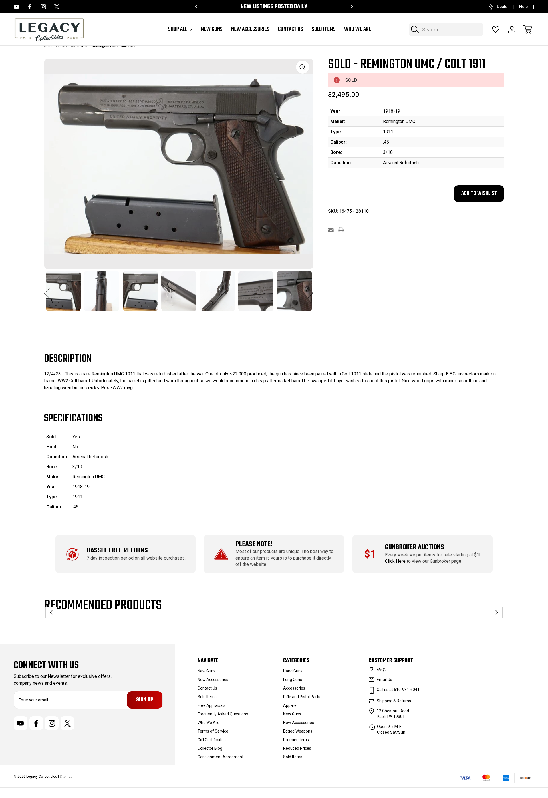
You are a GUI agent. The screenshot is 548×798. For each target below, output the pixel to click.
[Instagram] (43, 6)
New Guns (212, 29)
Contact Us (290, 29)
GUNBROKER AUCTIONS (414, 547)
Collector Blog (210, 748)
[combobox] (446, 29)
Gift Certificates (212, 739)
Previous (47, 290)
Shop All (177, 29)
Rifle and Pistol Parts (301, 696)
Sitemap (66, 777)
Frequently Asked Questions (223, 714)
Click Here (395, 561)
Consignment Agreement (220, 757)
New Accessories (250, 29)
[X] (56, 6)
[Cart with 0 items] (527, 29)
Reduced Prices (297, 748)
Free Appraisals (211, 705)
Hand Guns (293, 671)
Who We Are (357, 29)
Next (310, 290)
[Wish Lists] (495, 29)
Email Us (384, 679)
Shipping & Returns (394, 701)
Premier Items (296, 739)
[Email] (331, 229)
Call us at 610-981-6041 (398, 689)
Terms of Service (213, 731)
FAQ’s (382, 669)
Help (523, 6)
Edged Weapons (297, 731)
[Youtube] (16, 6)
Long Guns (292, 679)
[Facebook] (30, 6)
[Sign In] (511, 29)
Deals (502, 6)
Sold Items (324, 29)
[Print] (341, 229)
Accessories (294, 688)
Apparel (290, 705)
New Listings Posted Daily (274, 6)
